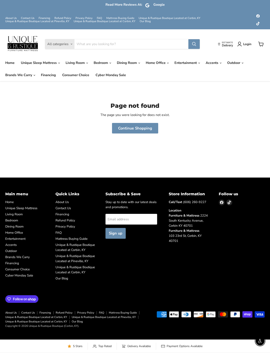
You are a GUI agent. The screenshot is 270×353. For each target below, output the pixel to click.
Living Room (76, 63)
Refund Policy (62, 18)
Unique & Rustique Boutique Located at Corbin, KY (169, 18)
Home (10, 63)
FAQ (99, 18)
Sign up (115, 233)
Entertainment (186, 63)
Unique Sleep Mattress (39, 63)
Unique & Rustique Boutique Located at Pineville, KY (37, 21)
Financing (44, 18)
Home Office (156, 63)
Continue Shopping (135, 128)
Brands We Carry (19, 75)
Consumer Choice (75, 75)
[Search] (194, 44)
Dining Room (127, 63)
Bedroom (101, 63)
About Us (11, 18)
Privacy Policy (84, 18)
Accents (212, 63)
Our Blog (145, 21)
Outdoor (234, 63)
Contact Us (27, 18)
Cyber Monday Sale (111, 75)
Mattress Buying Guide (120, 18)
